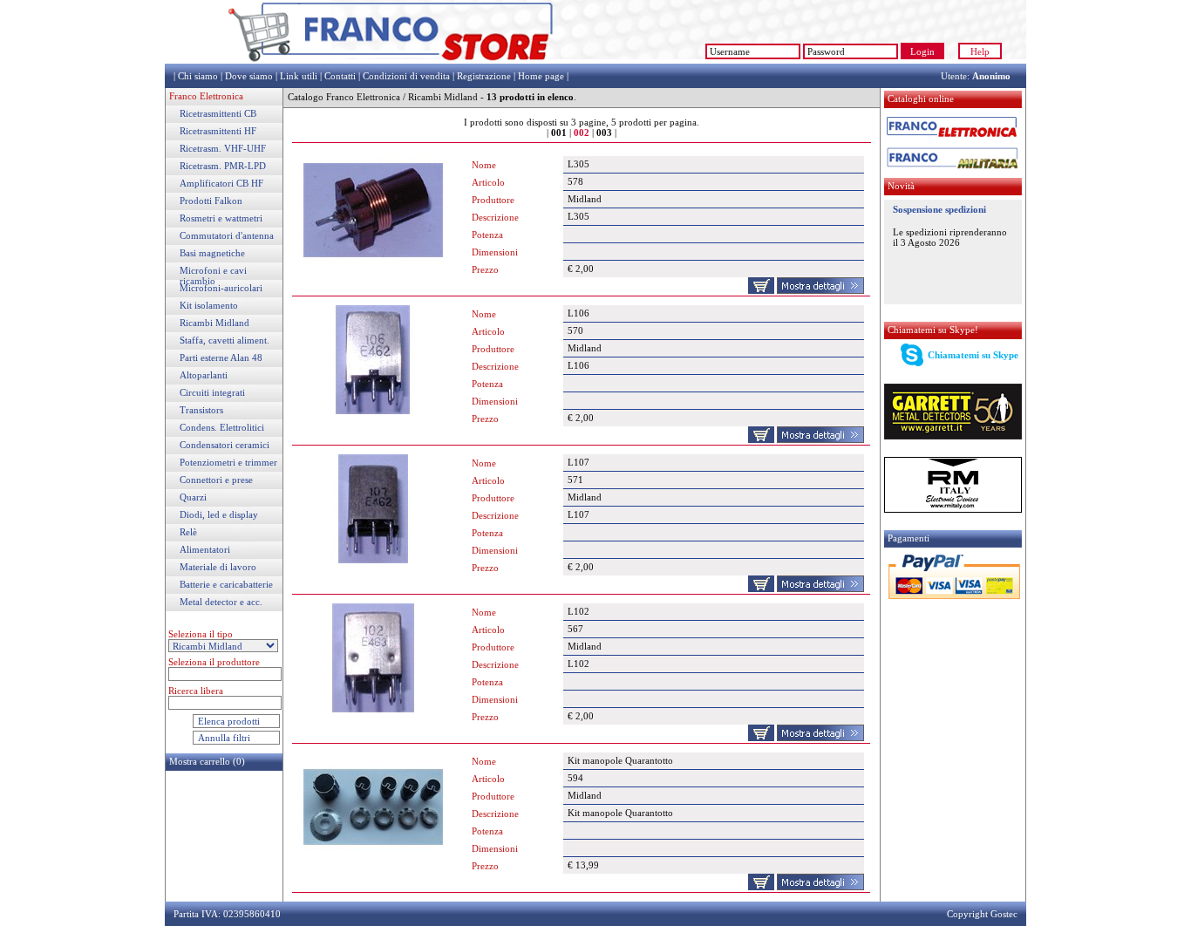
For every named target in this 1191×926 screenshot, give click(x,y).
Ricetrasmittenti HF (218, 131)
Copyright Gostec (982, 914)
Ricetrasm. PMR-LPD (223, 165)
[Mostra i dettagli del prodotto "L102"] (373, 709)
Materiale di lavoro (218, 567)
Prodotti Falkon (211, 200)
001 (559, 132)
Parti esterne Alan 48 (221, 357)
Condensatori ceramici (224, 444)
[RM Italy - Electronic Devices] (953, 509)
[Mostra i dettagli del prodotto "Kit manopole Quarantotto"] (373, 858)
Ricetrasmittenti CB (218, 113)
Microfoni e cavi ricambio (213, 275)
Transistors (201, 410)
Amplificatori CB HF (221, 183)
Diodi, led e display (219, 514)
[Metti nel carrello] (761, 290)
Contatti (340, 76)
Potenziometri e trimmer (228, 462)
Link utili (298, 76)
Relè (188, 532)
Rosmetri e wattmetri (221, 218)
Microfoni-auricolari (221, 288)
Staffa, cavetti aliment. (224, 340)
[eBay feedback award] (626, 60)
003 (604, 132)
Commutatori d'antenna (227, 235)
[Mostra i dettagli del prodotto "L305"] (373, 261)
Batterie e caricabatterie (226, 584)
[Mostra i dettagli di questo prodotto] (820, 290)
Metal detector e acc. (221, 601)
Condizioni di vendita (406, 76)
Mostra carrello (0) (207, 761)
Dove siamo (249, 76)
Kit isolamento (209, 305)
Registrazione (484, 76)
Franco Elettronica (206, 96)
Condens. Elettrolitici (222, 427)
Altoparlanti (204, 375)
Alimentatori (205, 549)
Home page (541, 76)
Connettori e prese (216, 479)
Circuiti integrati (212, 392)
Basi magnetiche (212, 253)
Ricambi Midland (214, 322)
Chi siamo (198, 76)
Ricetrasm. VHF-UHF (223, 148)
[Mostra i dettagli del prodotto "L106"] (373, 410)
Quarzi (193, 497)
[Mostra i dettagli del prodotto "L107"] (373, 560)
